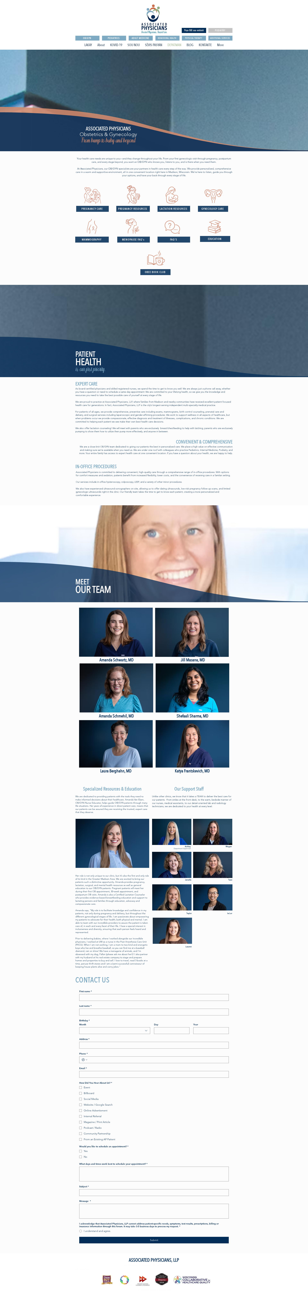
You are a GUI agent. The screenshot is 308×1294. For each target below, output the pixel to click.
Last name (85, 1006)
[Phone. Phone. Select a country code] (84, 1060)
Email (83, 1068)
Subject (84, 1186)
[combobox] (114, 1030)
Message (85, 1201)
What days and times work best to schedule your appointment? (113, 1164)
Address (84, 1039)
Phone (83, 1053)
